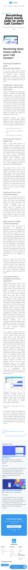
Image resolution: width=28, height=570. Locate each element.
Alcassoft (3, 549)
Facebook (20, 549)
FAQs (22, 6)
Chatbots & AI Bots (14, 555)
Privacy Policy (4, 551)
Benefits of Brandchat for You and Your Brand (13, 432)
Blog (19, 6)
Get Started (5, 565)
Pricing (15, 6)
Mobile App (12, 553)
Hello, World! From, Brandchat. (12, 490)
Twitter (20, 551)
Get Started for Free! (14, 526)
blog (3, 13)
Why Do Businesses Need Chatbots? (14, 436)
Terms (2, 553)
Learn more (14, 523)
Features (10, 6)
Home (5, 6)
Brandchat (9, 13)
